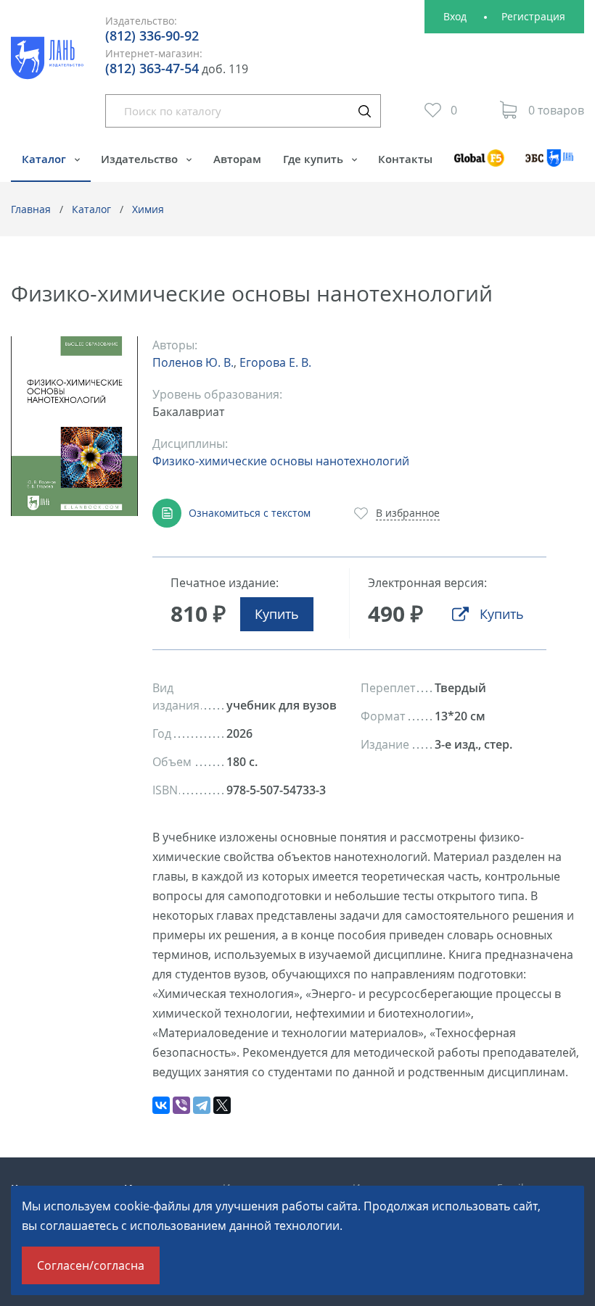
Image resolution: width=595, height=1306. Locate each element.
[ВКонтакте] (161, 1105)
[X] (222, 1105)
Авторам (237, 158)
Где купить (314, 158)
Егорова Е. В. (275, 362)
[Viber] (181, 1105)
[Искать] (364, 111)
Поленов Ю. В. (193, 362)
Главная (31, 209)
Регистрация (533, 16)
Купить (277, 614)
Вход (455, 16)
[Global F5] (478, 165)
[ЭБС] (549, 165)
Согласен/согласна (90, 1265)
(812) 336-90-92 (152, 35)
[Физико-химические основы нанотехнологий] (74, 426)
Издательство (141, 158)
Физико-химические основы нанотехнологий (280, 461)
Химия (148, 209)
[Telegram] (201, 1105)
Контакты (405, 158)
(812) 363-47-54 (152, 68)
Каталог (45, 158)
